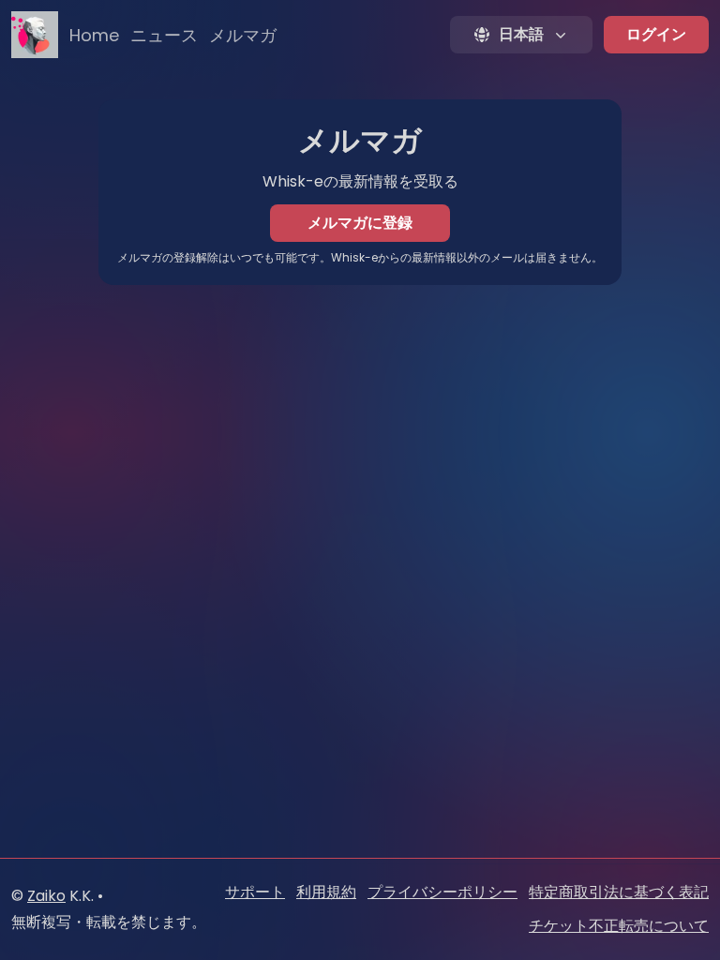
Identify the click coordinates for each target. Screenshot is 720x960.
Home (94, 35)
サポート (255, 892)
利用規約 (326, 892)
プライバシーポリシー (443, 892)
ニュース (164, 35)
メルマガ (243, 35)
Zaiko (46, 896)
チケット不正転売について (619, 926)
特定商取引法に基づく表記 (619, 892)
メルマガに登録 (360, 222)
